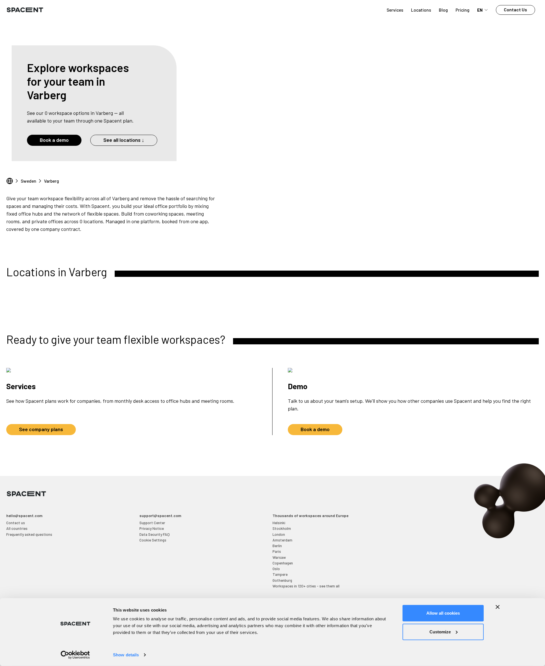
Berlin (277, 545)
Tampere (280, 574)
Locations (421, 9)
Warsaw (279, 557)
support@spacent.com (160, 515)
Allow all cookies (443, 613)
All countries (17, 528)
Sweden (28, 181)
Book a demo (54, 140)
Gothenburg (282, 580)
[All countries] (9, 181)
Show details (126, 654)
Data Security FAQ (154, 534)
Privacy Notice (151, 528)
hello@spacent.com (24, 515)
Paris (276, 551)
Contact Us (515, 9)
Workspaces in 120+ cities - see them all (305, 585)
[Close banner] (498, 607)
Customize (440, 631)
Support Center (152, 522)
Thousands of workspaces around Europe (310, 515)
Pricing (462, 9)
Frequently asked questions (29, 534)
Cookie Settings (152, 540)
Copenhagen (282, 562)
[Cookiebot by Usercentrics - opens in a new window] (75, 655)
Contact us (15, 522)
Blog (443, 9)
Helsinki (278, 522)
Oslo (276, 568)
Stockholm (281, 528)
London (278, 534)
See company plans (41, 429)
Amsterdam (282, 540)
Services (395, 9)
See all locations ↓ (123, 140)
